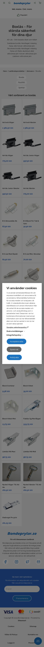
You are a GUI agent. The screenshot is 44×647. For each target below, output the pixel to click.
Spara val (14, 349)
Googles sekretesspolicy (17, 327)
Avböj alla (14, 357)
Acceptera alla (16, 341)
